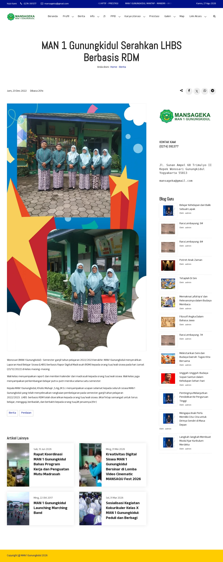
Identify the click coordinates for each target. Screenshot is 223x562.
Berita (81, 16)
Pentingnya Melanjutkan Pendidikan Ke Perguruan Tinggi (193, 397)
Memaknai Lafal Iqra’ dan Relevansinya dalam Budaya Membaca (195, 301)
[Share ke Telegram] (212, 91)
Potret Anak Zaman (190, 260)
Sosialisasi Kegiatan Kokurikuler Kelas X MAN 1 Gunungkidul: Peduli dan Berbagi (123, 511)
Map (182, 16)
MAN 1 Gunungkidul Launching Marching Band (50, 508)
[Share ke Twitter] (196, 91)
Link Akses (196, 16)
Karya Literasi (133, 16)
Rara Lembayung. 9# (191, 223)
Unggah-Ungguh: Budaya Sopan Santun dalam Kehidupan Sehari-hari (193, 377)
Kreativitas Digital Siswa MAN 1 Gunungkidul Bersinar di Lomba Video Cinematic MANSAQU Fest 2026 (123, 467)
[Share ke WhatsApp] (204, 91)
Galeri (167, 16)
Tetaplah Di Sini (188, 278)
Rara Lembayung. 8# (191, 242)
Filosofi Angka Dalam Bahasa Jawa (191, 319)
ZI (104, 16)
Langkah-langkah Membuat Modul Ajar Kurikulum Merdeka (195, 441)
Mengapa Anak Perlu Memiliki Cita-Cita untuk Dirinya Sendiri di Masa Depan (193, 419)
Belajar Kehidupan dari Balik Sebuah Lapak (195, 207)
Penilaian (26, 413)
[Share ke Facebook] (189, 91)
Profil (66, 16)
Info (92, 16)
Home (113, 67)
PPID (113, 16)
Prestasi (154, 16)
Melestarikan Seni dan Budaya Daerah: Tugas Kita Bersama (194, 357)
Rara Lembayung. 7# (191, 335)
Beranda (53, 16)
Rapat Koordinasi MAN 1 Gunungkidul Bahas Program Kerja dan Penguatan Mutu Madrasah (51, 465)
